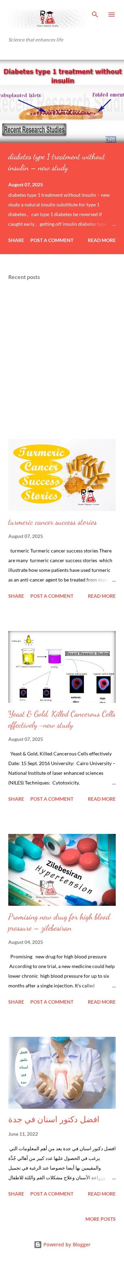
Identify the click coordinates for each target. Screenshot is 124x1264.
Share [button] (16, 240)
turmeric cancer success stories (52, 522)
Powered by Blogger (66, 1244)
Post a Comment (51, 240)
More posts (100, 1219)
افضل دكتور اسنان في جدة (54, 1120)
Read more (102, 240)
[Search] (95, 12)
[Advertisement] (62, 360)
